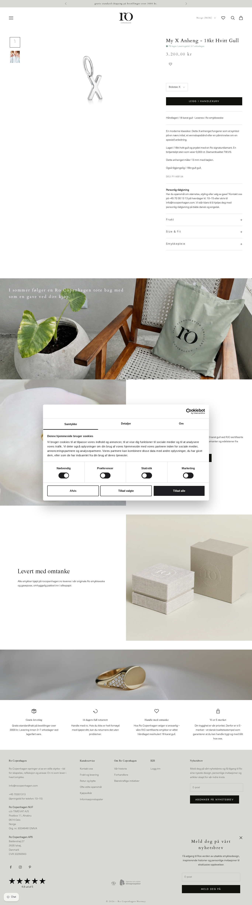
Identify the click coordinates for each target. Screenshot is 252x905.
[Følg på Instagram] (20, 867)
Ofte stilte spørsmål (91, 787)
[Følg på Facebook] (11, 867)
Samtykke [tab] (70, 423)
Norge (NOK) (204, 17)
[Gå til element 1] (15, 42)
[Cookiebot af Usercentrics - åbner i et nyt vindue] (189, 411)
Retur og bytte (88, 781)
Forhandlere (121, 775)
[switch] (105, 475)
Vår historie (120, 769)
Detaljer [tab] (126, 423)
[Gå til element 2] (15, 56)
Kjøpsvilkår (86, 793)
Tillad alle (179, 490)
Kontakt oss (86, 769)
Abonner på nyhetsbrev (214, 799)
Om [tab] (181, 423)
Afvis (73, 490)
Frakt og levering (89, 775)
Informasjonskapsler (91, 799)
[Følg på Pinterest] (30, 867)
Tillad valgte (126, 490)
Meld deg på (211, 889)
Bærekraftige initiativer (126, 781)
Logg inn (155, 769)
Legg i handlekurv (204, 101)
